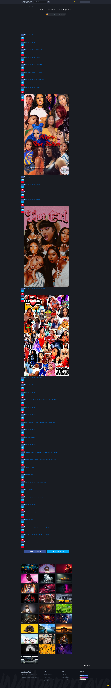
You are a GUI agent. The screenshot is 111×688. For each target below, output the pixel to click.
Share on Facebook (36, 551)
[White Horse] (46, 583)
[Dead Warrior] (29, 623)
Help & (46, 680)
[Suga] (46, 643)
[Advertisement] (55, 25)
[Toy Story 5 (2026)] (46, 573)
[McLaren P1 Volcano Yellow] (64, 603)
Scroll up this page (107, 685)
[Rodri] (64, 643)
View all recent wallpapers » (85, 665)
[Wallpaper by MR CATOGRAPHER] (46, 653)
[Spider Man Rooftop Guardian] (46, 593)
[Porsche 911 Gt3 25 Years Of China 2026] (64, 583)
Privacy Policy (65, 679)
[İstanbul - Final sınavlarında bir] (46, 633)
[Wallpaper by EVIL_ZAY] (64, 573)
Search (48, 2)
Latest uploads (47, 676)
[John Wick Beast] (64, 593)
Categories (63, 1)
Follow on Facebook (84, 675)
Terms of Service (65, 677)
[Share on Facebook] (22, 36)
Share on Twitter (59, 551)
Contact (63, 680)
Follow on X (83, 679)
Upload (70, 1)
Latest (56, 1)
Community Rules (65, 676)
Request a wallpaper (48, 677)
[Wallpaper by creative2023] (46, 603)
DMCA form (52, 679)
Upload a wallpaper (48, 674)
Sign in (76, 1)
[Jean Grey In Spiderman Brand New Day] (29, 593)
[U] (29, 653)
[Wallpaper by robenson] (29, 573)
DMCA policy (46, 679)
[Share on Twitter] (22, 38)
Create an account (85, 1)
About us (64, 674)
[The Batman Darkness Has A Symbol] (29, 603)
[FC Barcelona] (46, 623)
